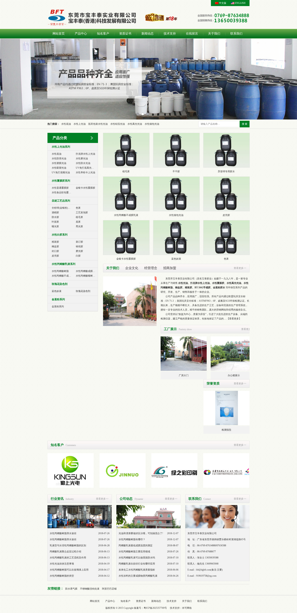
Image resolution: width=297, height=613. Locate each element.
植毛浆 (79, 217)
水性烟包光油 (152, 124)
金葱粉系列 (58, 299)
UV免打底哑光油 (61, 172)
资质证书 (125, 33)
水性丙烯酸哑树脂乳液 (88, 275)
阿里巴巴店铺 (109, 588)
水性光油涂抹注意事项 (62, 563)
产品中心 (81, 33)
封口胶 (55, 251)
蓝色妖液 (56, 291)
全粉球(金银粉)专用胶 (63, 207)
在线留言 (192, 33)
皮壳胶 (55, 255)
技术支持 (170, 33)
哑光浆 (55, 226)
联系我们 (236, 33)
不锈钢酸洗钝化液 (89, 588)
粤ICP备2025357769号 (155, 608)
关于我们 (214, 33)
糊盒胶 (55, 246)
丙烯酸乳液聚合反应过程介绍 (65, 551)
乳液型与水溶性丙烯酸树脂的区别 (68, 545)
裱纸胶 (79, 246)
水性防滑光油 (59, 158)
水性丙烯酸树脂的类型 (62, 575)
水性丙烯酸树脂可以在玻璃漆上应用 (69, 569)
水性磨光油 (82, 158)
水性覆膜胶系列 (61, 180)
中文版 (222, 3)
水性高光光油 (134, 124)
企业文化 (131, 268)
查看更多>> (240, 268)
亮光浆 (79, 226)
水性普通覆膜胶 (60, 187)
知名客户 (103, 33)
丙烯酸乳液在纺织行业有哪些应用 (137, 563)
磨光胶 (79, 251)
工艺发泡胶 (82, 212)
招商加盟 (169, 268)
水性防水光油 (83, 163)
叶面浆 (55, 221)
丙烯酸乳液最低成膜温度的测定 (136, 545)
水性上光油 (80, 124)
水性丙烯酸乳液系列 (63, 263)
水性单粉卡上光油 (85, 172)
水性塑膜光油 (59, 163)
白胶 (78, 255)
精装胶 (55, 241)
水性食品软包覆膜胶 (63, 192)
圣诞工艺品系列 (61, 200)
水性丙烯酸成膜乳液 (87, 271)
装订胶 (79, 241)
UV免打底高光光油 (86, 167)
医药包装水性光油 (98, 124)
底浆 (78, 221)
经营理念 (150, 268)
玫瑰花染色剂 (59, 283)
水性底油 (66, 124)
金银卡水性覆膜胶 (85, 187)
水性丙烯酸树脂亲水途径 (63, 533)
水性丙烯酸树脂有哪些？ (132, 539)
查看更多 (234, 318)
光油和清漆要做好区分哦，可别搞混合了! (141, 533)
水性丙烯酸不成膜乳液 (64, 275)
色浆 (78, 207)
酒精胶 (55, 212)
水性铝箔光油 (117, 124)
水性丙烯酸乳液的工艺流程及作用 (68, 557)
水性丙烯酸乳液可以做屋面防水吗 (137, 557)
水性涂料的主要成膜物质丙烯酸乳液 (138, 575)
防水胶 (55, 217)
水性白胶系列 (59, 234)
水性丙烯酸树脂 (60, 271)
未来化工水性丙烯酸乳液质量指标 (137, 569)
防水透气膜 (71, 588)
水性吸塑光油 (59, 167)
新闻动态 (147, 33)
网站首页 (59, 33)
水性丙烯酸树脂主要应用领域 (134, 551)
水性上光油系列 (61, 146)
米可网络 (187, 608)
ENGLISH (240, 3)
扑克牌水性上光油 (85, 153)
